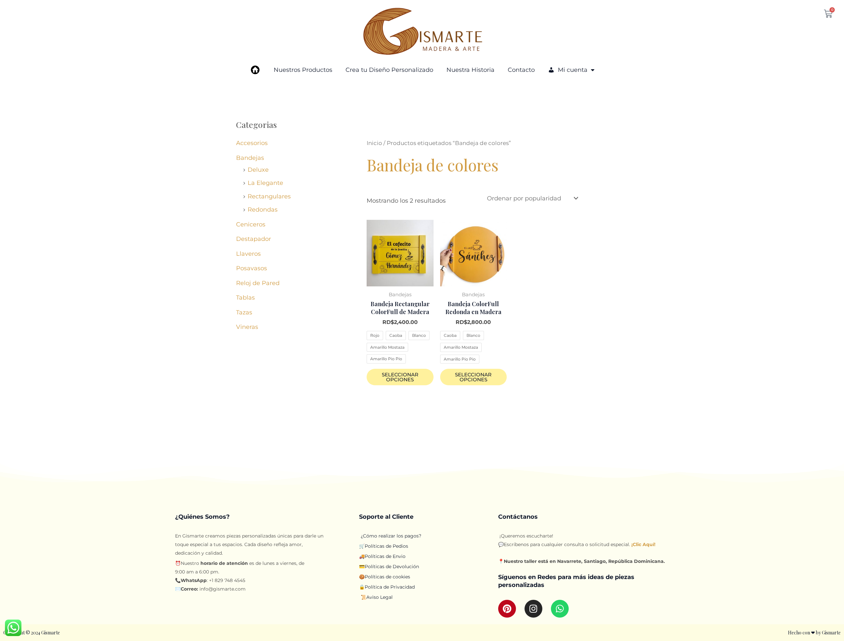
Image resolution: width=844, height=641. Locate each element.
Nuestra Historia (470, 69)
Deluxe (258, 169)
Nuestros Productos (303, 69)
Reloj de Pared (258, 283)
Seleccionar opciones (400, 377)
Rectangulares (269, 196)
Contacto (521, 69)
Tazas (244, 312)
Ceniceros (250, 224)
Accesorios (252, 143)
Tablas (245, 297)
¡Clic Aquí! (642, 544)
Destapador (253, 239)
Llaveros (248, 253)
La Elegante (265, 183)
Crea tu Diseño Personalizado (389, 69)
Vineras (247, 327)
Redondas (263, 209)
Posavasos (251, 268)
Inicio (374, 143)
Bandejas (250, 157)
